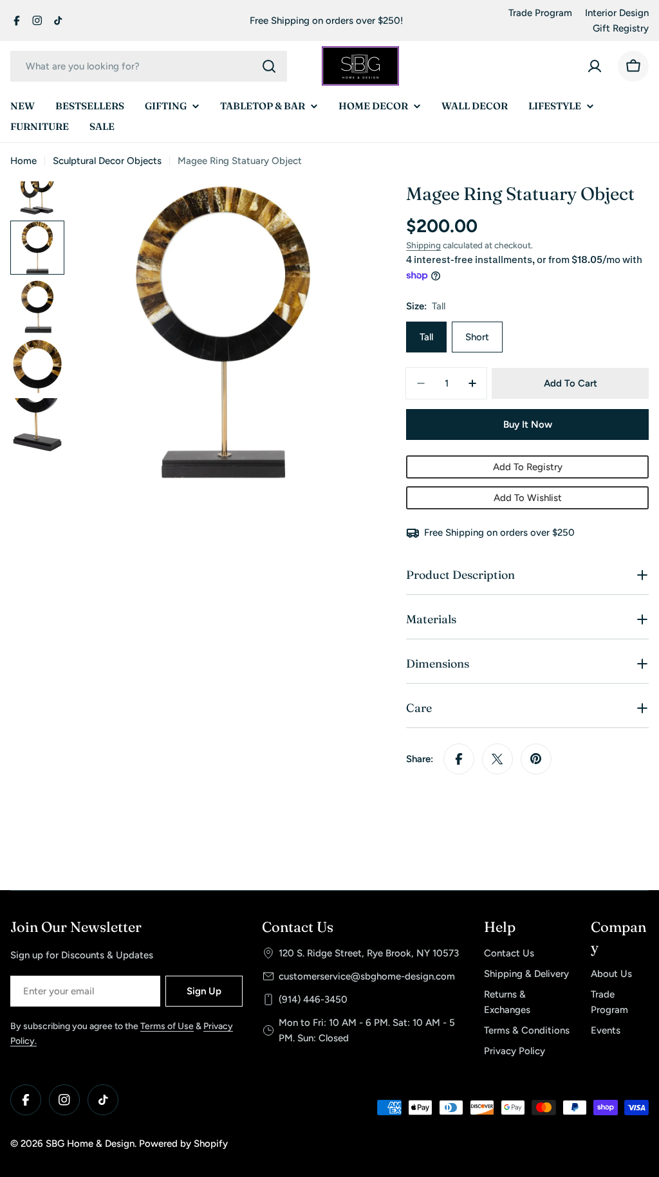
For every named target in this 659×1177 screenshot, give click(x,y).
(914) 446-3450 (313, 999)
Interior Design (617, 13)
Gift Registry (621, 28)
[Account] (594, 66)
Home (23, 161)
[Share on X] (497, 759)
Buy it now (527, 424)
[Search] (269, 66)
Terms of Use (167, 1026)
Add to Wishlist (528, 498)
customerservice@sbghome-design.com (367, 976)
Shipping (423, 245)
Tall (426, 337)
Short (477, 337)
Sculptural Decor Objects (107, 161)
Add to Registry (527, 467)
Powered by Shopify (183, 1143)
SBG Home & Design (90, 1143)
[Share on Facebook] (458, 759)
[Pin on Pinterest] (536, 759)
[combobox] (148, 66)
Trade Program (540, 13)
